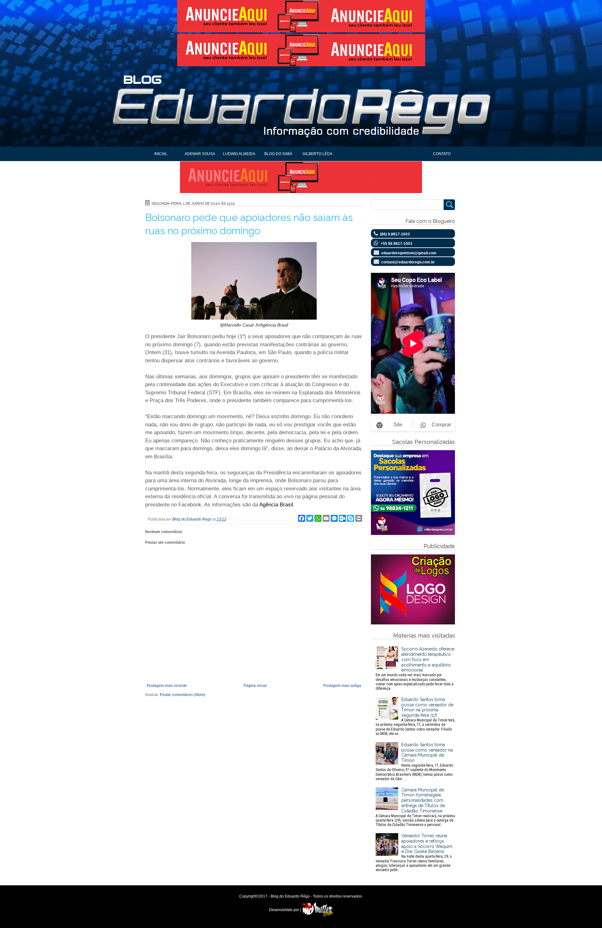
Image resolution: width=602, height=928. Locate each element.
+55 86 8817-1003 (396, 243)
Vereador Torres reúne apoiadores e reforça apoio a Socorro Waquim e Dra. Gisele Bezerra (414, 852)
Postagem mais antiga (342, 685)
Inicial (160, 154)
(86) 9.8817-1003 (395, 234)
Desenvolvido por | (285, 910)
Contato (442, 154)
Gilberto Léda (317, 154)
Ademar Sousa (200, 154)
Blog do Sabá (278, 154)
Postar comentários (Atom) (182, 695)
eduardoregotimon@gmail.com (408, 253)
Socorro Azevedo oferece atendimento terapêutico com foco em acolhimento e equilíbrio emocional (415, 668)
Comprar (441, 424)
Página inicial (255, 685)
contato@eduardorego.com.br (408, 262)
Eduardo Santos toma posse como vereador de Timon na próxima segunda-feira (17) (415, 716)
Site (397, 424)
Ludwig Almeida (239, 154)
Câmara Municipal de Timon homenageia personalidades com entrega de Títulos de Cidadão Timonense (415, 807)
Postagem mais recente (167, 685)
